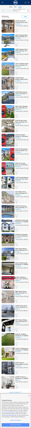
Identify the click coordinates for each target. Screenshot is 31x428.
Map (25, 17)
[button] (10, 11)
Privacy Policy (14, 412)
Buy (15, 7)
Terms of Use (7, 412)
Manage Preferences (15, 420)
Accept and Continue (15, 425)
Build (10, 7)
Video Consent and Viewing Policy (14, 414)
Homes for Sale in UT (15, 392)
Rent (20, 7)
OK (29, 395)
